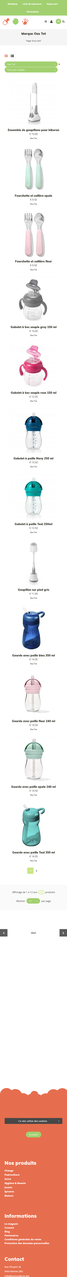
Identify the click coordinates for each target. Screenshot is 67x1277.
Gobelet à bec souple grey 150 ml (34, 327)
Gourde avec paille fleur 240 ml (33, 721)
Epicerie (9, 1191)
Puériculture (12, 1174)
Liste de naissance (32, 3)
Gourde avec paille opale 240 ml (33, 787)
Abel (33, 932)
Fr (58, 21)
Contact (9, 1227)
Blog (7, 1231)
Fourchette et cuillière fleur (33, 261)
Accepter (33, 1134)
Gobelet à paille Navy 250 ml (33, 458)
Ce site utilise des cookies (32, 1121)
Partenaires (33, 11)
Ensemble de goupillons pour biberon (33, 130)
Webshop (12, 3)
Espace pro (52, 3)
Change (9, 1170)
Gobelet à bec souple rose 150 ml (33, 393)
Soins (8, 1178)
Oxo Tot (33, 138)
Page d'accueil (33, 40)
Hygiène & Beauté (15, 1183)
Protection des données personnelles (27, 1243)
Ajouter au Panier (35, 431)
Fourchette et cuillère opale (33, 195)
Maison (9, 1195)
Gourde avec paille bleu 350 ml (33, 655)
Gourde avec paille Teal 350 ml (33, 852)
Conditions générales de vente (23, 1239)
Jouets (8, 1187)
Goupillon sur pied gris (33, 590)
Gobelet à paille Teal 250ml (33, 524)
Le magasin (11, 1223)
